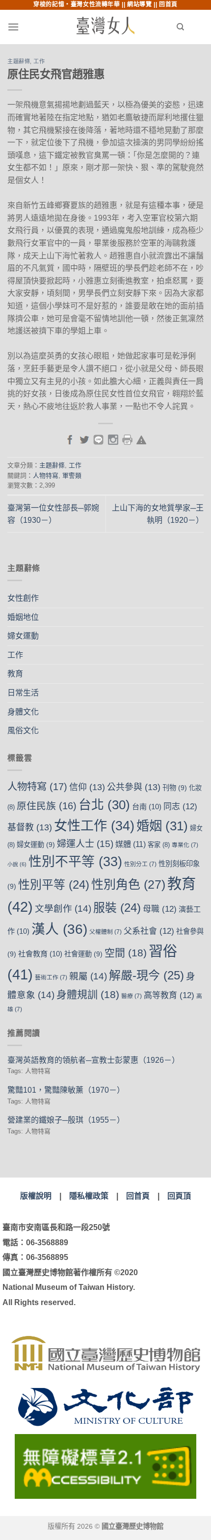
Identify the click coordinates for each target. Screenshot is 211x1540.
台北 (104, 805)
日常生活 (23, 693)
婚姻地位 (23, 617)
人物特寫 (45, 475)
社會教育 (40, 954)
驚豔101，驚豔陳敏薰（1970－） (66, 1090)
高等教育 (169, 995)
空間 (126, 952)
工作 (39, 61)
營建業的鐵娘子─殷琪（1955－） (66, 1120)
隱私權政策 (88, 1196)
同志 (180, 806)
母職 (160, 909)
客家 (159, 844)
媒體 (130, 844)
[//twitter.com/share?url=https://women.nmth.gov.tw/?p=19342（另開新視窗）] (84, 439)
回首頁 (168, 4)
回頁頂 (179, 1196)
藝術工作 (51, 977)
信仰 (87, 787)
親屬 (88, 976)
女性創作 (23, 598)
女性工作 (94, 825)
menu (32, 27)
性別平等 (53, 884)
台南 (146, 806)
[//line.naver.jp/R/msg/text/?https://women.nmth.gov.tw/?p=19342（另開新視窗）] (98, 439)
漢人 (59, 929)
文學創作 (63, 908)
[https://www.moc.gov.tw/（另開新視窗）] (105, 1407)
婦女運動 (23, 636)
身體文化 (23, 712)
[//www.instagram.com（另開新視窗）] (113, 439)
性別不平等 (75, 861)
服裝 (117, 907)
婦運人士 (85, 844)
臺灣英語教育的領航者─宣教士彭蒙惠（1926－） (93, 1060)
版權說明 (36, 1196)
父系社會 (149, 931)
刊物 (174, 788)
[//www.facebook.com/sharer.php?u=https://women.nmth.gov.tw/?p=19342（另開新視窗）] (70, 439)
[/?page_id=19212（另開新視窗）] (141, 439)
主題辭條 (18, 61)
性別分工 (140, 864)
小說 (16, 864)
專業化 (185, 845)
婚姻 (162, 826)
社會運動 (83, 954)
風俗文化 (23, 730)
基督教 (29, 827)
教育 (15, 673)
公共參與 (133, 787)
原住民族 (47, 805)
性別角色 (128, 884)
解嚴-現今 (146, 975)
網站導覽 (139, 4)
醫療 (131, 996)
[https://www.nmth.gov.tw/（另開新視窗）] (105, 1354)
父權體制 (105, 931)
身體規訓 (87, 994)
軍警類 (71, 475)
